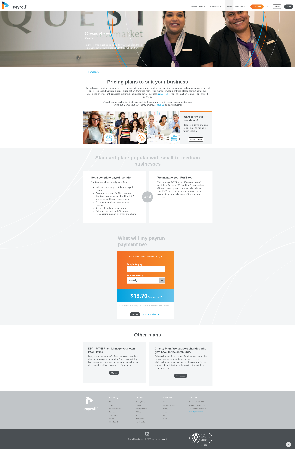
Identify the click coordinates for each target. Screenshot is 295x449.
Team (111, 405)
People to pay (134, 264)
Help (164, 402)
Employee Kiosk (141, 408)
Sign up (135, 314)
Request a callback (150, 314)
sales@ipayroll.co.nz (196, 412)
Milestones (113, 402)
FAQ (163, 415)
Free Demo (257, 6)
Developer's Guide (168, 405)
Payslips (277, 6)
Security (165, 408)
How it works (140, 422)
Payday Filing (140, 402)
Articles (164, 419)
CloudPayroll (113, 422)
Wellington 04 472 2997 (197, 405)
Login (289, 6)
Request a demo (196, 139)
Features (139, 405)
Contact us (180, 376)
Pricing (229, 6)
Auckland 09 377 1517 (196, 402)
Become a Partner (115, 408)
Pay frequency (135, 275)
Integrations (140, 419)
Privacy (164, 412)
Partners (112, 412)
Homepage (93, 71)
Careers (111, 419)
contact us (163, 93)
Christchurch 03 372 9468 (197, 408)
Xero (137, 415)
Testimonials (113, 415)
